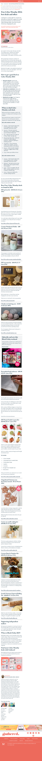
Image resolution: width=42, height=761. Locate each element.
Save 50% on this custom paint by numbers (11, 590)
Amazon (6, 125)
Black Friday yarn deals (12, 181)
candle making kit (9, 541)
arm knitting (9, 322)
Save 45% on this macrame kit (8, 301)
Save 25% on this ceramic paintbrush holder (11, 259)
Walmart (6, 163)
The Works (6, 143)
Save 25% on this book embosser (8, 416)
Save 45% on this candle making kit (9, 550)
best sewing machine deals (14, 652)
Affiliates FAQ (17, 9)
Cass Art (6, 130)
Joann (5, 167)
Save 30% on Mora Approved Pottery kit (10, 223)
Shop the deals (5, 346)
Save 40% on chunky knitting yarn (8, 333)
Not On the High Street (9, 137)
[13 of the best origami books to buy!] (12, 705)
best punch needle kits (9, 474)
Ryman (5, 148)
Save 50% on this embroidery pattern (9, 519)
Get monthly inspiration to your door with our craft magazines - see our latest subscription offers (10, 27)
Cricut (5, 152)
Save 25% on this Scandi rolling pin (9, 618)
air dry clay (8, 214)
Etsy (5, 134)
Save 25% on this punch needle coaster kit (10, 477)
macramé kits (18, 298)
